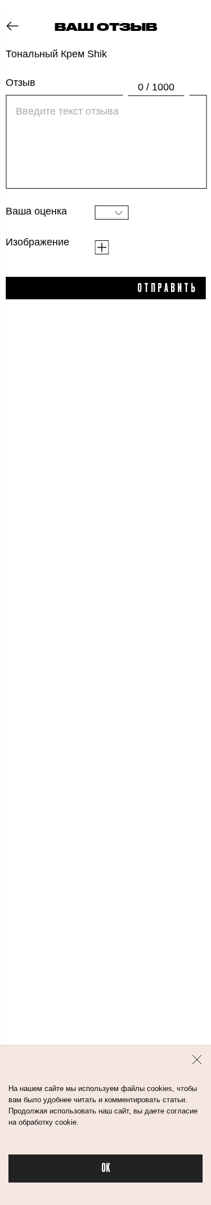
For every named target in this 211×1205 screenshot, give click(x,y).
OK (105, 1168)
